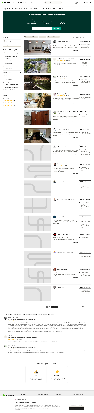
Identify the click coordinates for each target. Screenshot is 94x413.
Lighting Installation (9, 82)
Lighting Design (8, 79)
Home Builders (8, 68)
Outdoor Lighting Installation (11, 84)
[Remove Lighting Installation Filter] (58, 37)
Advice (39, 2)
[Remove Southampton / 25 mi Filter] (37, 37)
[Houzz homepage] (5, 2)
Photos (13, 2)
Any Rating (7, 98)
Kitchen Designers (9, 66)
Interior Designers (9, 60)
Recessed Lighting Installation (12, 87)
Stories (33, 2)
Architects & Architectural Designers (11, 57)
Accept (76, 409)
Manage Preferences (76, 405)
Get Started (56, 28)
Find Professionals (23, 2)
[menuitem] (14, 3)
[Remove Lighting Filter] (45, 37)
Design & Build (8, 63)
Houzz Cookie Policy (27, 408)
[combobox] (53, 2)
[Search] (46, 2)
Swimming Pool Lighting (10, 90)
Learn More (20, 359)
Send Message (86, 41)
